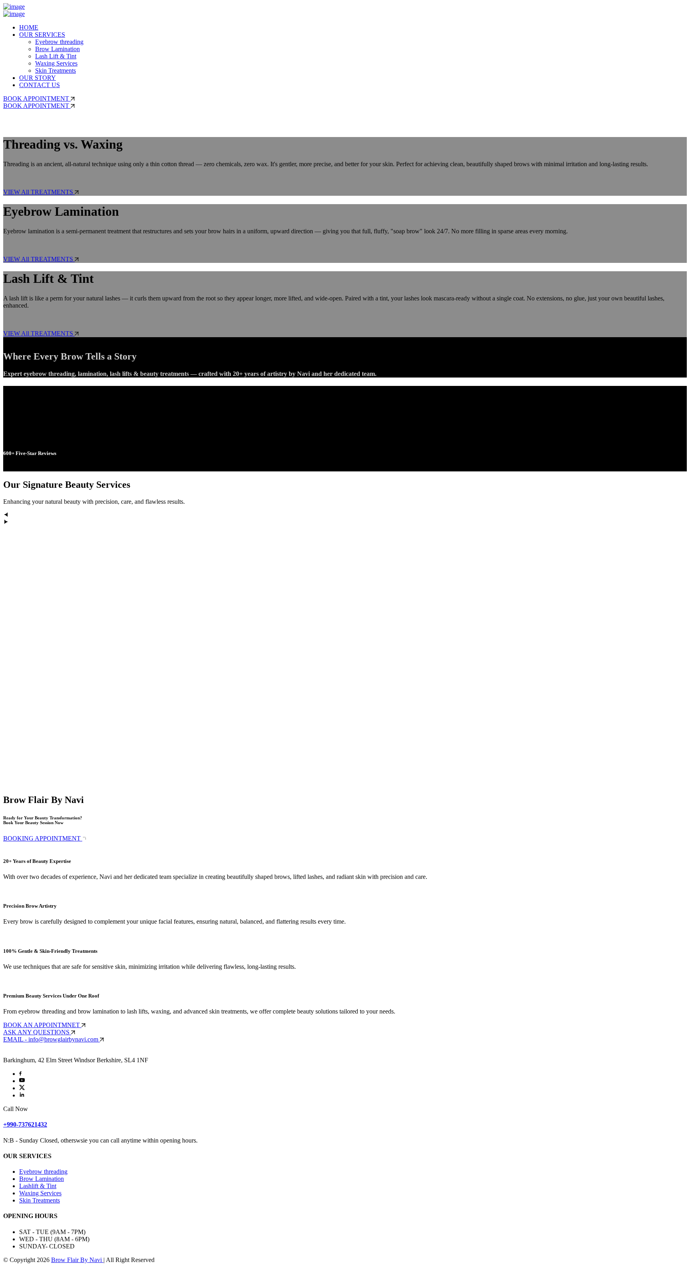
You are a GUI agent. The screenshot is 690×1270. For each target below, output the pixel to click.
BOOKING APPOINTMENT (42, 838)
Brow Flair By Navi (77, 1259)
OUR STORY (37, 77)
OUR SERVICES (42, 34)
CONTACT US (39, 84)
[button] (345, 515)
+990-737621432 (25, 1124)
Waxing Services (56, 63)
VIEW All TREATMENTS (39, 192)
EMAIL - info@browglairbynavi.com (51, 1039)
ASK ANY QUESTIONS (37, 1032)
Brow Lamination (57, 49)
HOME (28, 27)
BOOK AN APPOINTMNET (42, 1025)
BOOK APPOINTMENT (37, 98)
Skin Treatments (55, 70)
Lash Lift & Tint (55, 56)
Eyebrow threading (59, 41)
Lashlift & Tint (37, 1186)
